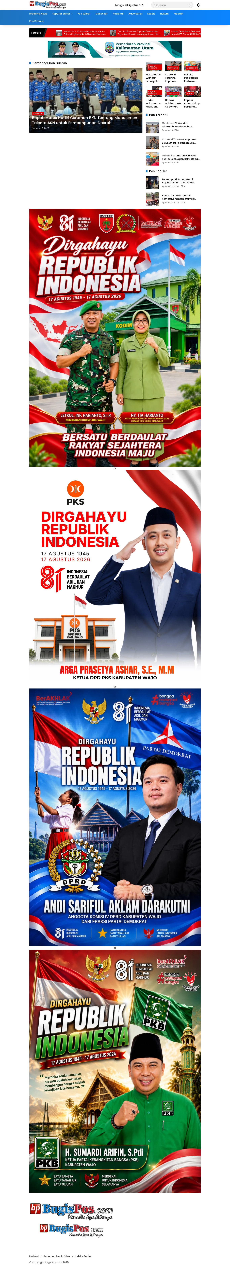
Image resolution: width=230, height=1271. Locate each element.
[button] (190, 5)
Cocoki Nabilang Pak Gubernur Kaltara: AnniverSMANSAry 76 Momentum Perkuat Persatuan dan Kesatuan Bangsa (173, 104)
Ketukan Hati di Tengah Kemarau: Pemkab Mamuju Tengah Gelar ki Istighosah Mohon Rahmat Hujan (178, 197)
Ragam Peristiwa (152, 67)
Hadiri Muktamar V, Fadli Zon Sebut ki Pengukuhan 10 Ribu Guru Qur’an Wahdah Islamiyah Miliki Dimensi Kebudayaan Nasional (162, 33)
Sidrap (190, 93)
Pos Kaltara (173, 93)
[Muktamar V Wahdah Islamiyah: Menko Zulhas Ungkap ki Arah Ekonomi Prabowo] (152, 126)
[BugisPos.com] (47, 5)
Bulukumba (173, 67)
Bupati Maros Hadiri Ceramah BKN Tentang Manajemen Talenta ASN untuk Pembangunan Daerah (84, 120)
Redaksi (34, 1256)
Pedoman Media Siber (57, 1256)
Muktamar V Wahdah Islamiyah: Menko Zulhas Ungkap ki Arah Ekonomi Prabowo (153, 78)
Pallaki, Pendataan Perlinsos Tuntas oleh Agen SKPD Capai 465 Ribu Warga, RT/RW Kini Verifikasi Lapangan (109, 33)
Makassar (191, 67)
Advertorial (38, 113)
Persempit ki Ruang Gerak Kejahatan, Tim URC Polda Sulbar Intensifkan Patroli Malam (178, 181)
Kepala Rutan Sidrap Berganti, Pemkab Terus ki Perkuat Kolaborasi (192, 104)
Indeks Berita (83, 1256)
